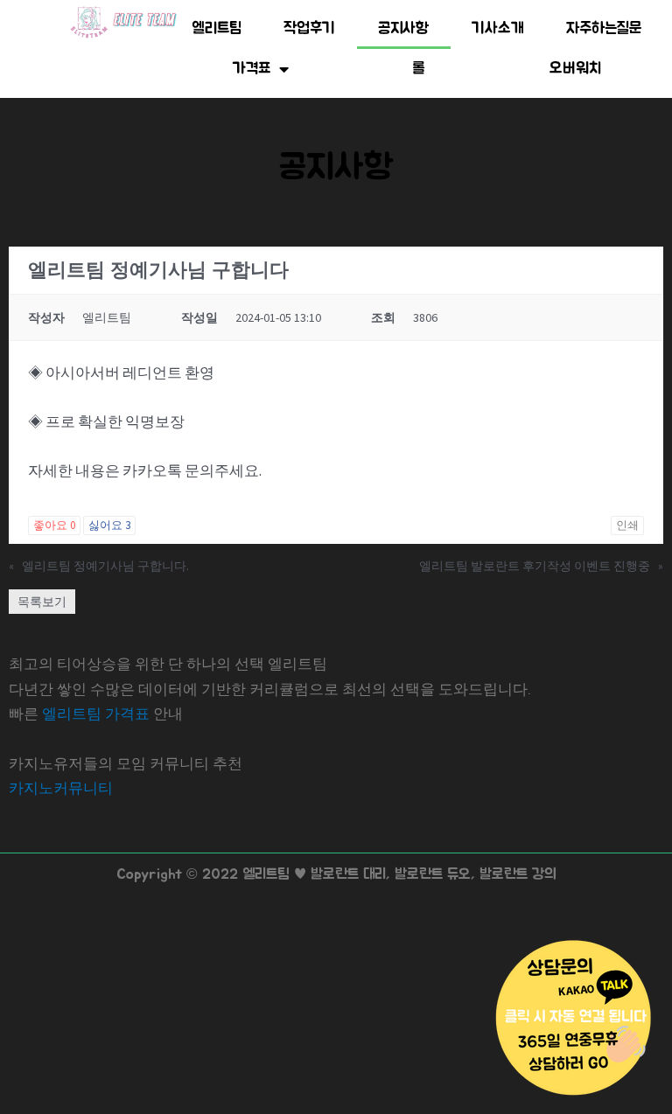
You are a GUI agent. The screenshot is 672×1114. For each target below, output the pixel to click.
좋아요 (54, 525)
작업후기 (309, 29)
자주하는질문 (604, 29)
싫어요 (109, 525)
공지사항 (404, 29)
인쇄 (627, 525)
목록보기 (42, 601)
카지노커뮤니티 (61, 788)
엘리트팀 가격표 (96, 713)
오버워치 (575, 69)
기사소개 (498, 29)
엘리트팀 (217, 29)
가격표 (251, 69)
